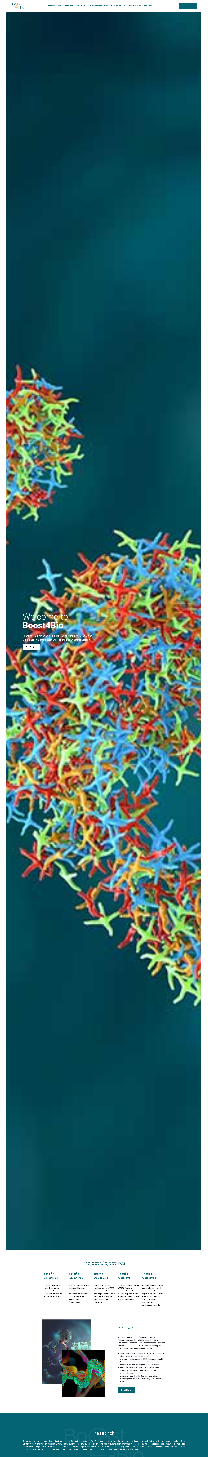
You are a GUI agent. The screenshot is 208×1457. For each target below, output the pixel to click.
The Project (31, 647)
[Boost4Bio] (17, 6)
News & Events (134, 6)
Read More (126, 1390)
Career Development (99, 6)
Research (69, 6)
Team (60, 6)
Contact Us (186, 6)
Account (148, 6)
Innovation (81, 6)
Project (51, 6)
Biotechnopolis (118, 6)
